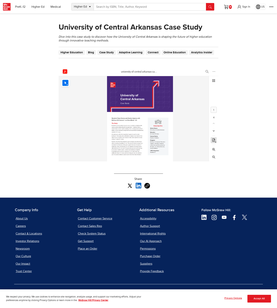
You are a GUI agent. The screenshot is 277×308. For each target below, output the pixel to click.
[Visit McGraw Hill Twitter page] (244, 217)
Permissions (148, 248)
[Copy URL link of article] (147, 186)
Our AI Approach (151, 241)
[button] (244, 6)
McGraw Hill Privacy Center (93, 300)
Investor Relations (27, 241)
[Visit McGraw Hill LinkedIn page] (204, 217)
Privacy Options (233, 298)
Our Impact (23, 263)
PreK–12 (20, 6)
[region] (138, 298)
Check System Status (92, 233)
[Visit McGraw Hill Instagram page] (214, 217)
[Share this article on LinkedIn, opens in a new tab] (138, 185)
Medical (56, 6)
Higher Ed (37, 6)
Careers (21, 226)
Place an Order (87, 248)
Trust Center (24, 271)
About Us (22, 218)
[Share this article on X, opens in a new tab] (130, 185)
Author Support (150, 226)
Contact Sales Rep (90, 226)
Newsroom (23, 248)
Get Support (86, 241)
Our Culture (23, 256)
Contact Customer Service (95, 218)
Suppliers (146, 263)
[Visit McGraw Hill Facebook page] (234, 217)
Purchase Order (150, 256)
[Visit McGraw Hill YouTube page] (224, 217)
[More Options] (271, 6)
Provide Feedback (152, 271)
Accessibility (148, 218)
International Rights (153, 233)
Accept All (259, 298)
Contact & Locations (29, 233)
